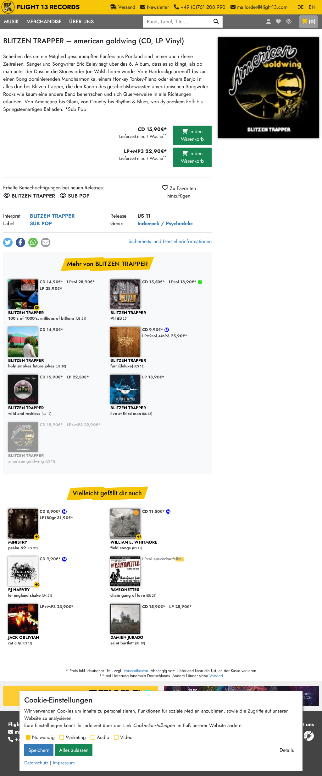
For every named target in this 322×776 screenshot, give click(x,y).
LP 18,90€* (153, 377)
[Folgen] (288, 21)
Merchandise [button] (44, 21)
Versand (216, 676)
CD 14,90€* (51, 282)
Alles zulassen (73, 750)
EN (312, 7)
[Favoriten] (278, 21)
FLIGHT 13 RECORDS (48, 7)
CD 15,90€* (51, 377)
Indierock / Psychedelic (165, 223)
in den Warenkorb (192, 135)
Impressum (64, 762)
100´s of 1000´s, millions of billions (41, 315)
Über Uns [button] (81, 21)
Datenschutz (36, 762)
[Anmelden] (268, 21)
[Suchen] (216, 22)
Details (287, 750)
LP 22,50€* (78, 377)
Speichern (38, 750)
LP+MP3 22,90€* (84, 425)
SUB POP (41, 223)
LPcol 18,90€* (183, 282)
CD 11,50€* (154, 511)
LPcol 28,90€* (81, 282)
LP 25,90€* (180, 607)
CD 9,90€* (153, 330)
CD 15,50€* (153, 282)
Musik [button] (11, 21)
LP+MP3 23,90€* (57, 607)
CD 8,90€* (51, 511)
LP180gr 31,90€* (56, 518)
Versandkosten (136, 671)
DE (300, 7)
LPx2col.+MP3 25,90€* (164, 336)
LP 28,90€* (51, 288)
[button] (8, 242)
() (312, 21)
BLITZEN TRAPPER (52, 216)
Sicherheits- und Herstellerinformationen (170, 241)
